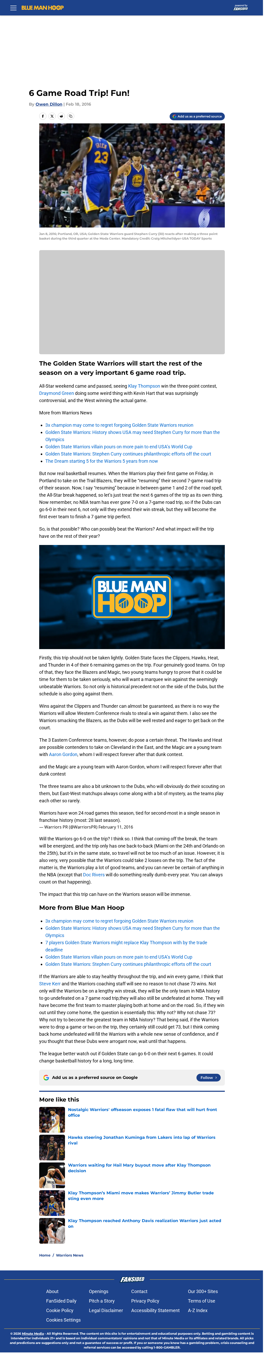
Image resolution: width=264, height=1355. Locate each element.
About (52, 1291)
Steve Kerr (50, 983)
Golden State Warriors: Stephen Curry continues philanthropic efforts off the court (128, 454)
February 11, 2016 (115, 827)
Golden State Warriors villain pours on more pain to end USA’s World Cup (118, 446)
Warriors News (69, 1255)
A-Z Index (198, 1310)
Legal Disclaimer (106, 1310)
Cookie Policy (59, 1310)
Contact (139, 1291)
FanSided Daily (61, 1301)
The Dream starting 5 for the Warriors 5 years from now (101, 461)
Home (45, 1255)
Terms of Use (201, 1301)
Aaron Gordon (63, 754)
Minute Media (33, 1333)
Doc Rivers (94, 874)
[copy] (70, 116)
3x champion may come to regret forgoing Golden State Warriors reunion (119, 425)
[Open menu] (13, 8)
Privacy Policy (145, 1301)
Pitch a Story (102, 1301)
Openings (98, 1291)
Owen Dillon (49, 104)
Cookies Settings (63, 1320)
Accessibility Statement (155, 1310)
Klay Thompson (144, 386)
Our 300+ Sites (203, 1291)
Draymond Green (56, 393)
